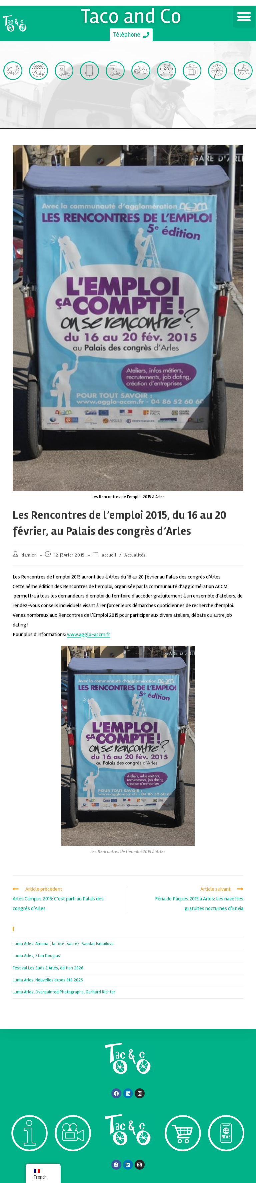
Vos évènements (243, 100)
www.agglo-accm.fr (88, 634)
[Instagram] (140, 1093)
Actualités (135, 555)
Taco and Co (131, 16)
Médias (73, 1163)
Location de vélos (141, 100)
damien (29, 555)
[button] (244, 17)
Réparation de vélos (166, 100)
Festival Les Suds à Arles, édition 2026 (48, 968)
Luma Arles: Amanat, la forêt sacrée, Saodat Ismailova (63, 943)
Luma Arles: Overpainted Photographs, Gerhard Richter (64, 992)
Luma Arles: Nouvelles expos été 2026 (48, 980)
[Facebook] (116, 1093)
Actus (226, 1163)
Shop (183, 1163)
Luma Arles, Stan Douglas (36, 955)
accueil (109, 555)
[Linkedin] (128, 1093)
